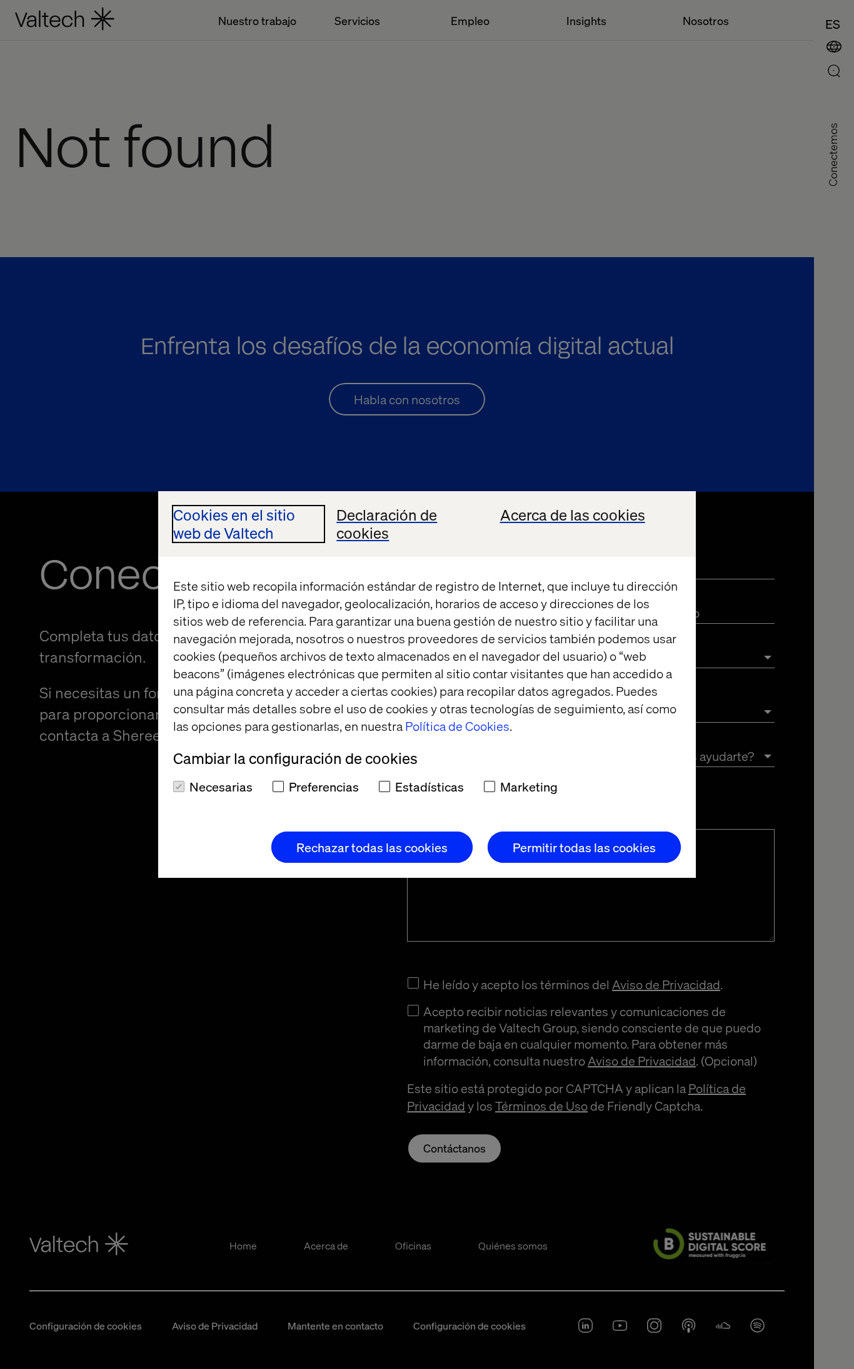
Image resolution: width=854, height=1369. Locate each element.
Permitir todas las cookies (584, 847)
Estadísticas (429, 786)
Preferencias (324, 786)
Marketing (529, 786)
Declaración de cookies (386, 524)
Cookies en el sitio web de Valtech (234, 524)
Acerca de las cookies (572, 515)
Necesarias (221, 786)
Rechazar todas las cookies (372, 847)
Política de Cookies (457, 726)
